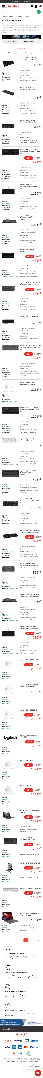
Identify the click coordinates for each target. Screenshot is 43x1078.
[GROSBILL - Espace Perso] (36, 6)
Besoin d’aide (27, 1)
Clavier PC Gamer (28, 41)
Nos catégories (9, 1029)
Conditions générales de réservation (13, 1058)
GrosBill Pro (17, 1)
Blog (36, 1061)
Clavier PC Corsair (10, 41)
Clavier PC (12, 16)
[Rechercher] (39, 12)
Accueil (4, 16)
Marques (31, 1061)
